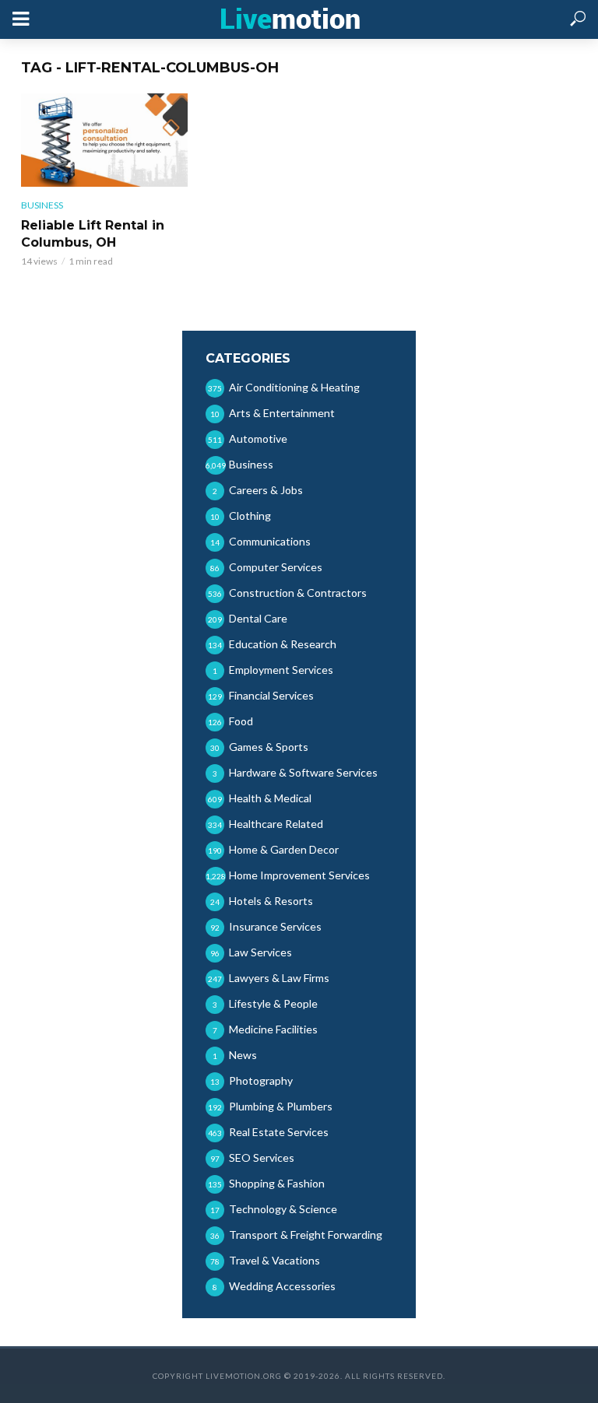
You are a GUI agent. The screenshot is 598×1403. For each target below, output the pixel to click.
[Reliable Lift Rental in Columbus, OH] (104, 140)
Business (42, 205)
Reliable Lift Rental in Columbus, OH (92, 234)
